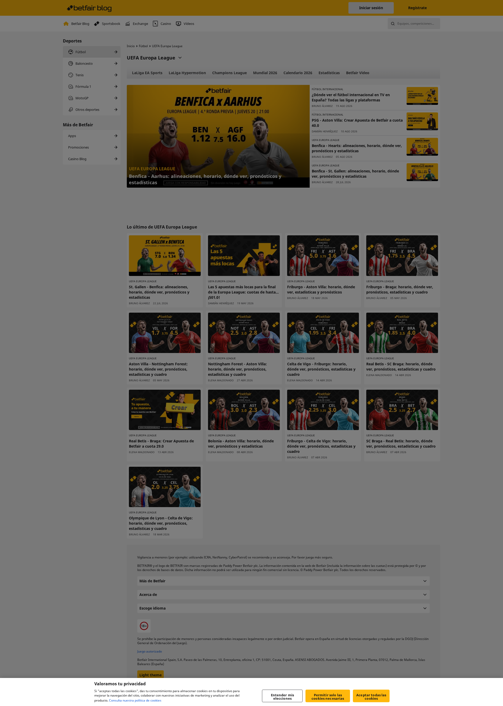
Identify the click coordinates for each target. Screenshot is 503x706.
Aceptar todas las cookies (371, 697)
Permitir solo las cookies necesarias (327, 697)
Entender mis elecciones (282, 697)
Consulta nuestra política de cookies (135, 700)
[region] (251, 692)
